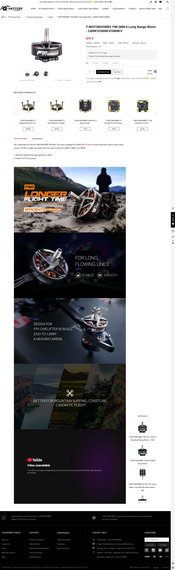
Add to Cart (104, 72)
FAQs (4, 557)
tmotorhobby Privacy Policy (74, 567)
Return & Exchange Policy (39, 548)
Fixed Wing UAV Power (88, 9)
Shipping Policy (35, 557)
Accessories (119, 9)
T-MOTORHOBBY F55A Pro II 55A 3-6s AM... (85, 122)
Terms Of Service (35, 553)
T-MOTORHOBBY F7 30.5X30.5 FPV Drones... (114, 122)
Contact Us (6, 544)
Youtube (160, 2)
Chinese (167, 2)
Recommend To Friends (27, 80)
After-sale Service (8, 553)
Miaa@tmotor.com (110, 544)
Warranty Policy (63, 548)
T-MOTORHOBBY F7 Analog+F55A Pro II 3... (28, 122)
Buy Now (117, 72)
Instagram (156, 2)
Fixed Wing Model (66, 9)
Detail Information (20, 139)
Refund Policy (34, 544)
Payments (61, 544)
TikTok (167, 550)
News (4, 548)
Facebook (151, 2)
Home (33, 9)
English (156, 567)
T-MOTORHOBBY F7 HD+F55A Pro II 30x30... (57, 122)
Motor (51, 17)
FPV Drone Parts (46, 9)
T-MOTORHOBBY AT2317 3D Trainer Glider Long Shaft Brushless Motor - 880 (142, 487)
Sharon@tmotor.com (125, 544)
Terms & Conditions (36, 540)
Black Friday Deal (148, 9)
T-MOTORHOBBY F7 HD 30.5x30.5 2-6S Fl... (142, 122)
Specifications (37, 139)
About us (5, 540)
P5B (160, 9)
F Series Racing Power (34, 17)
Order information (64, 540)
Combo (105, 9)
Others (132, 9)
